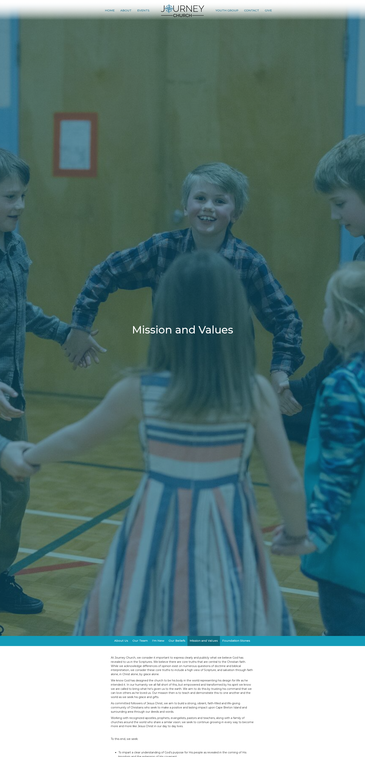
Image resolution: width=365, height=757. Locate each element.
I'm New (158, 640)
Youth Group (227, 10)
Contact (251, 10)
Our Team (140, 640)
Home (110, 10)
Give (268, 10)
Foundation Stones (236, 640)
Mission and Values (204, 640)
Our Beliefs (177, 640)
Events (143, 10)
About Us (121, 640)
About (126, 10)
